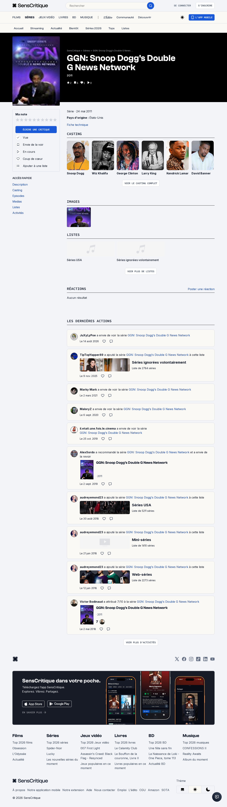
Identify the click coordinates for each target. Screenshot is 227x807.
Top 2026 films (22, 742)
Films (17, 735)
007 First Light (90, 748)
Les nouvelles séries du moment (62, 762)
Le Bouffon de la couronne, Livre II (127, 756)
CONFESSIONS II (194, 748)
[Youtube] (212, 660)
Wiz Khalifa (100, 173)
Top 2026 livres (125, 742)
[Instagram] (191, 660)
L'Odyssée (19, 754)
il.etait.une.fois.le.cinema (98, 428)
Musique (191, 735)
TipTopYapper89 (91, 355)
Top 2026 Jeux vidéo (95, 742)
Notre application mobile (43, 790)
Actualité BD (157, 764)
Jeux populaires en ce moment (96, 766)
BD (151, 735)
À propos (18, 790)
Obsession (19, 748)
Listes (73, 234)
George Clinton (127, 173)
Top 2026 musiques (196, 742)
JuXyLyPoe (88, 335)
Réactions (76, 288)
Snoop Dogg (75, 173)
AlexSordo (87, 452)
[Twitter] (177, 660)
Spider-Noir (54, 748)
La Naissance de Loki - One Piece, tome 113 (164, 756)
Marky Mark (88, 389)
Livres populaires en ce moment (130, 766)
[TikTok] (198, 660)
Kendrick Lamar (178, 173)
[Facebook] (184, 660)
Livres (121, 735)
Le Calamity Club (126, 748)
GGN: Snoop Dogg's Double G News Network (113, 50)
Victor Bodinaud (91, 601)
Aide (89, 790)
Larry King (149, 173)
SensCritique (73, 50)
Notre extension (73, 790)
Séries (86, 50)
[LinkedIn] (205, 660)
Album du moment (195, 759)
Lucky (50, 754)
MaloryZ (86, 409)
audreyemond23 (91, 497)
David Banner (201, 173)
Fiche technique (77, 125)
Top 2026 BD (158, 742)
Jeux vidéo (91, 735)
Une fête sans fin (160, 748)
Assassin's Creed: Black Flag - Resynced (96, 756)
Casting (74, 133)
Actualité (18, 759)
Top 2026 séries (57, 742)
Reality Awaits (192, 754)
